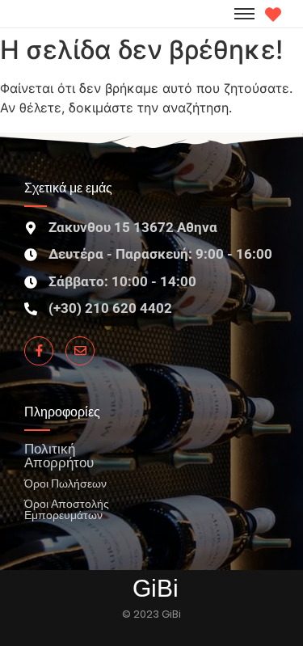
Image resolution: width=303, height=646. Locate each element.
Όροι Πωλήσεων (65, 483)
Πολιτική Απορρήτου (59, 455)
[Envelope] (80, 350)
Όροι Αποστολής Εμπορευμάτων (66, 508)
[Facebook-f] (38, 350)
